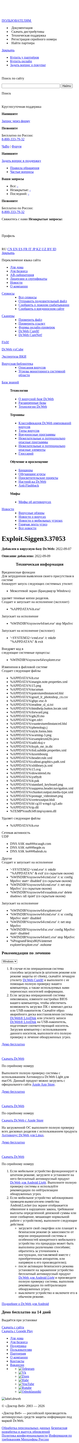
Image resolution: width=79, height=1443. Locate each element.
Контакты (17, 1361)
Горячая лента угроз (33, 524)
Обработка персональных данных (26, 1428)
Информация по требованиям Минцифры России (37, 1437)
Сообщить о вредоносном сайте (41, 308)
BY (50, 249)
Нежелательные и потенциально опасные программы (42, 440)
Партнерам (18, 1353)
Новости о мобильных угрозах (41, 520)
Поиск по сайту (13, 78)
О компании (19, 286)
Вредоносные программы (37, 434)
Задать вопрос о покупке (28, 65)
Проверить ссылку (32, 323)
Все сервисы (28, 297)
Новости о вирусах (32, 516)
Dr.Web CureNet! (30, 335)
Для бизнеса (19, 271)
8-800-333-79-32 (13, 139)
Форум (16, 146)
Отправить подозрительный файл (43, 301)
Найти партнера (23, 43)
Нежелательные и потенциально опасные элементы (42, 447)
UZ (44, 249)
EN (16, 249)
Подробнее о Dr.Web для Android (25, 1304)
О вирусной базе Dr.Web (36, 399)
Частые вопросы (22, 172)
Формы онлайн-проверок (37, 327)
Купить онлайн (21, 61)
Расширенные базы (32, 403)
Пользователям (21, 1349)
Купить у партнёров (24, 57)
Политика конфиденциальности (25, 1435)
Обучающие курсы (32, 474)
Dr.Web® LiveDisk (23, 1018)
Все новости (27, 528)
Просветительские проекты (38, 478)
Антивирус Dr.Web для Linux (23, 1135)
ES (21, 249)
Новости (16, 282)
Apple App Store (43, 1084)
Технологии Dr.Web (33, 406)
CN (10, 249)
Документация (21, 28)
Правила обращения (24, 168)
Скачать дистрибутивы (27, 31)
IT (30, 249)
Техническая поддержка (28, 35)
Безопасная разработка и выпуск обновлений (34, 1429)
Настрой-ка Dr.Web (32, 481)
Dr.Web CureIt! (29, 331)
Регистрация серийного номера (34, 39)
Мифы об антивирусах (35, 502)
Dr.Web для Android (28, 1182)
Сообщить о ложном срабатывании (44, 305)
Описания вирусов (32, 367)
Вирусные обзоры (31, 513)
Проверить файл (30, 319)
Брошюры (26, 470)
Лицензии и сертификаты (28, 278)
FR (25, 249)
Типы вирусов (29, 430)
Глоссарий (26, 453)
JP (34, 249)
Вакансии (17, 1365)
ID (54, 249)
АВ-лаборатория (22, 275)
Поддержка (18, 1346)
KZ (39, 249)
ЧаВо (5, 146)
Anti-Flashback (29, 485)
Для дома (16, 267)
